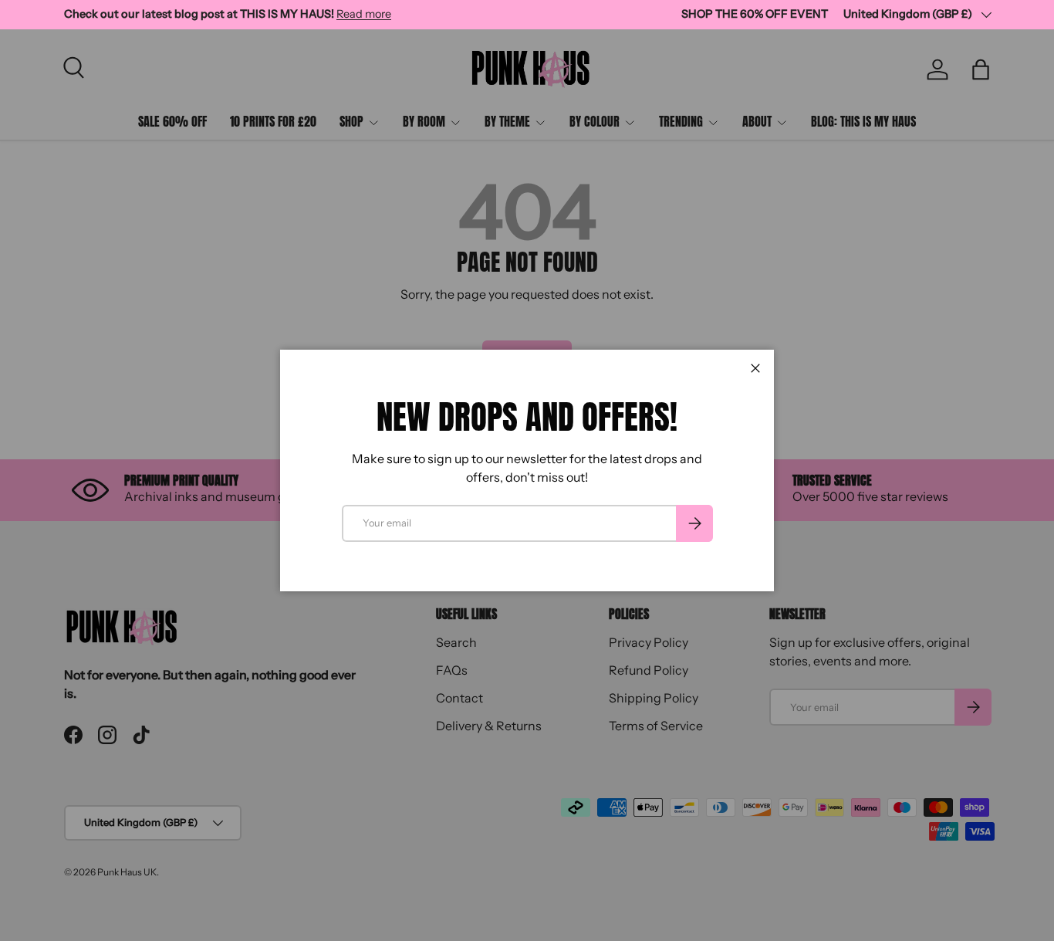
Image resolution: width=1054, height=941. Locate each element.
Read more (363, 14)
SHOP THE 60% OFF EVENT (754, 14)
